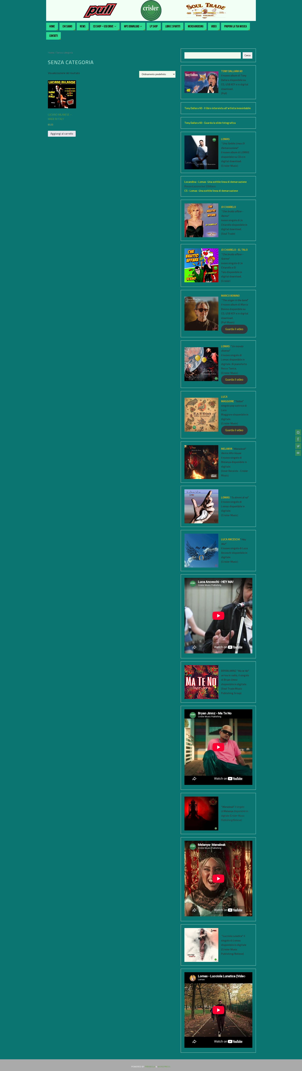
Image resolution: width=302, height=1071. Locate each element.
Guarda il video (234, 329)
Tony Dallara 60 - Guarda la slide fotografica (210, 123)
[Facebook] (298, 439)
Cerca (247, 55)
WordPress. (164, 1066)
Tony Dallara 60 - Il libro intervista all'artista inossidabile (217, 108)
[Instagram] (298, 432)
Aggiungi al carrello (62, 134)
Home (51, 52)
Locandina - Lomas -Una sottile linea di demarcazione (215, 182)
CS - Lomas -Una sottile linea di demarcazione (211, 191)
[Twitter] (298, 446)
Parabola (150, 1066)
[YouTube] (298, 453)
